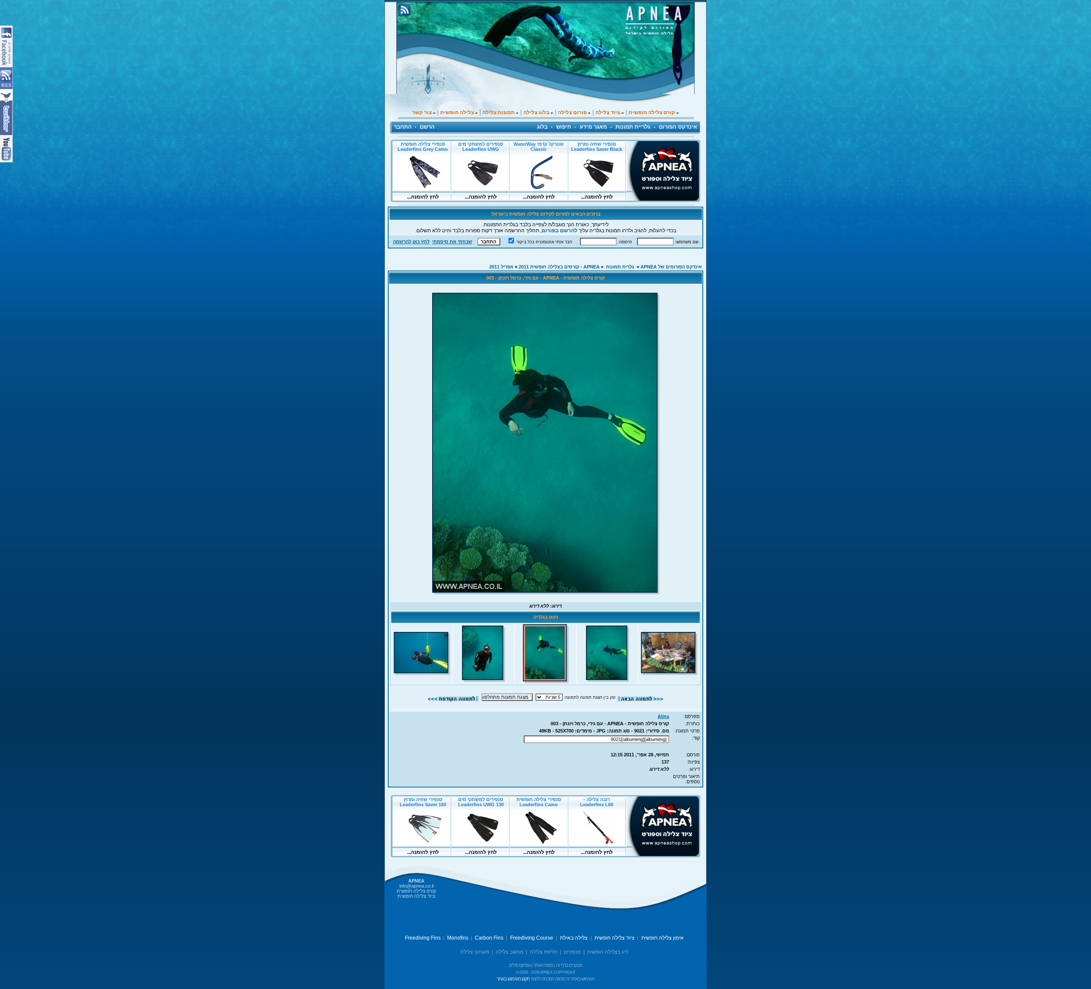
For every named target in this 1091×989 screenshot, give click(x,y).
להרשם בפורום (559, 231)
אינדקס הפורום (678, 127)
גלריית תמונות (632, 127)
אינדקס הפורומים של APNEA (671, 266)
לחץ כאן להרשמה (411, 241)
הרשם (427, 127)
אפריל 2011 (501, 266)
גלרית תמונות (620, 266)
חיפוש (563, 127)
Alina (663, 716)
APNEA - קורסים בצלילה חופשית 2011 (559, 266)
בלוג (542, 127)
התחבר (403, 127)
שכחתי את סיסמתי (452, 241)
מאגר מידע (593, 127)
